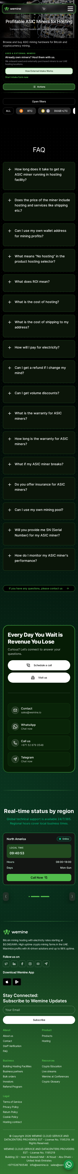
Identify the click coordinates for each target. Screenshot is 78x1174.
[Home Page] (12, 8)
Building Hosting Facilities (17, 1066)
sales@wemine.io (61, 1164)
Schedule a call (43, 665)
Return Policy (10, 1111)
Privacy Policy (11, 1106)
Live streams (49, 1071)
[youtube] (38, 964)
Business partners (13, 1071)
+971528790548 (17, 1164)
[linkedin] (14, 964)
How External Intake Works (39, 71)
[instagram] (30, 964)
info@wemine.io (39, 1164)
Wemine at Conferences (55, 1076)
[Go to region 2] (35, 896)
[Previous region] (6, 896)
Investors (8, 1081)
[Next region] (72, 896)
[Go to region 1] (29, 896)
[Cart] (44, 8)
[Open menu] (70, 8)
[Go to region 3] (45, 896)
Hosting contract (12, 1121)
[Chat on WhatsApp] (68, 1165)
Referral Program (12, 1086)
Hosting (46, 1040)
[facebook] (22, 964)
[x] (6, 964)
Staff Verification (12, 1046)
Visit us (42, 677)
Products (47, 1035)
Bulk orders (9, 1076)
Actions (41, 86)
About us (8, 1035)
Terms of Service (12, 1101)
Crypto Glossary (51, 1081)
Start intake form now (16, 77)
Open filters (39, 101)
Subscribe (39, 1019)
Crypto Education (51, 1066)
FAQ (5, 1051)
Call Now (37, 877)
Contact (7, 1040)
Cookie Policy (10, 1116)
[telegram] (46, 964)
